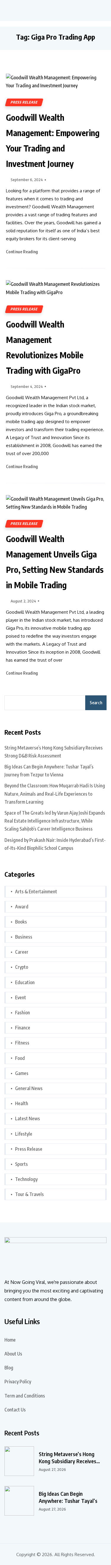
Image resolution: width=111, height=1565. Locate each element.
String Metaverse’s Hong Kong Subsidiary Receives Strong (67, 1457)
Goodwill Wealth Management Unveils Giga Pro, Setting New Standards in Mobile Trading (55, 562)
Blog (8, 1368)
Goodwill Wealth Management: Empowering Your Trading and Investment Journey (52, 140)
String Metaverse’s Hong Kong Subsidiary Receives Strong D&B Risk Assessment (53, 752)
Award (21, 907)
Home (10, 1340)
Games (21, 1073)
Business (23, 937)
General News (29, 1088)
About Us (13, 1354)
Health (21, 1103)
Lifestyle (23, 1134)
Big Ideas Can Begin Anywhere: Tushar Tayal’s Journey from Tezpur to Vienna (49, 771)
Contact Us (15, 1410)
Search (96, 702)
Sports (21, 1164)
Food (20, 1058)
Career (21, 952)
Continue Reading (22, 251)
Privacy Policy (17, 1382)
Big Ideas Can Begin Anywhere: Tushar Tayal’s (68, 1497)
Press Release (24, 102)
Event (20, 997)
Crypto (21, 967)
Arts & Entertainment (36, 891)
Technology (26, 1179)
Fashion (22, 1013)
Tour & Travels (29, 1194)
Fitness (22, 1043)
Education (25, 982)
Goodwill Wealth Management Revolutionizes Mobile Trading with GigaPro (44, 347)
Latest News (27, 1118)
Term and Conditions (24, 1396)
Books (21, 922)
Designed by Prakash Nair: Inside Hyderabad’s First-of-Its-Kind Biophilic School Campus (55, 844)
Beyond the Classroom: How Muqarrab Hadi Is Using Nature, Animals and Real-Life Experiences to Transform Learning (54, 794)
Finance (22, 1028)
